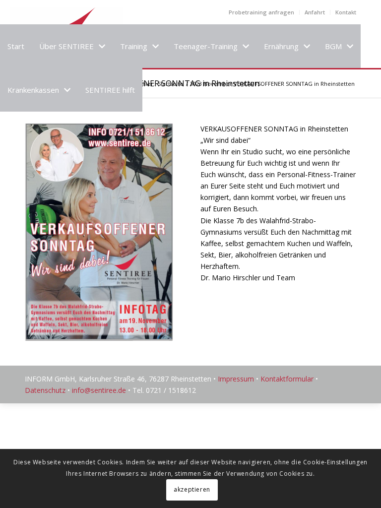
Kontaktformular (287, 378)
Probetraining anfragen (261, 12)
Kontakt (345, 12)
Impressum (236, 378)
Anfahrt (315, 12)
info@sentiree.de (99, 390)
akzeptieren (192, 489)
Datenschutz (45, 390)
